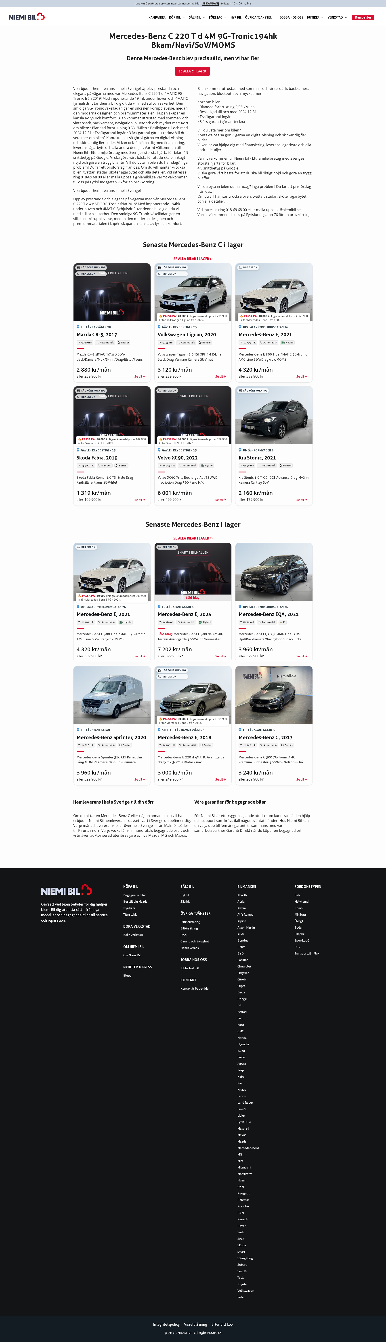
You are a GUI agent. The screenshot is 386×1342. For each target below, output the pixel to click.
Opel (240, 1187)
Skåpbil (300, 934)
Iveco (241, 1057)
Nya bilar (129, 908)
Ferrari (242, 1012)
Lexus (241, 1109)
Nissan (241, 1180)
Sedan (299, 927)
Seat (240, 1238)
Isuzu (241, 1050)
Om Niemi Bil (132, 955)
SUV (297, 947)
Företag (215, 17)
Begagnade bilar (134, 895)
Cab (297, 895)
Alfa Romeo (245, 914)
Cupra (241, 986)
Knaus (241, 1089)
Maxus (241, 1135)
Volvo (241, 1297)
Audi (240, 934)
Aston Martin (246, 927)
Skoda (241, 1245)
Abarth (242, 895)
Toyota (242, 1284)
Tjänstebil (130, 914)
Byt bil (184, 895)
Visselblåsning (195, 1324)
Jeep (240, 1070)
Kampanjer (157, 17)
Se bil (138, 376)
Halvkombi (302, 901)
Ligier (241, 1115)
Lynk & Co (244, 1122)
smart (241, 1251)
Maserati (243, 1128)
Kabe (241, 1076)
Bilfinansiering (190, 922)
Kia (239, 1083)
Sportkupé (302, 940)
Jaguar (241, 1063)
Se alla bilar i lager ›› (193, 258)
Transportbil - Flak (307, 953)
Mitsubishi (244, 1167)
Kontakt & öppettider (195, 988)
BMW (241, 947)
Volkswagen (245, 1290)
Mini (240, 1161)
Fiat (240, 1018)
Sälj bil (195, 17)
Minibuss (300, 914)
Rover (241, 1226)
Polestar (243, 1200)
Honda (242, 1037)
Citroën (242, 979)
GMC (240, 1031)
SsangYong (245, 1258)
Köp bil (175, 17)
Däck (183, 935)
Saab (240, 1232)
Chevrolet (244, 966)
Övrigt (299, 921)
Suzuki (242, 1271)
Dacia (241, 992)
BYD (240, 953)
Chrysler (243, 973)
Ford (240, 1025)
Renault (242, 1219)
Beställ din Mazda (135, 901)
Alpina (241, 921)
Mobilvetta (244, 1174)
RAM (240, 1213)
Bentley (242, 940)
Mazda (241, 1141)
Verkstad (335, 17)
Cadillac (242, 960)
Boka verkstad (133, 935)
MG (239, 1154)
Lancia (241, 1096)
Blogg (127, 975)
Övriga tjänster (258, 17)
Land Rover (245, 1102)
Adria (241, 901)
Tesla (240, 1277)
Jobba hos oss (291, 17)
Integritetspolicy (166, 1324)
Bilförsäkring (189, 928)
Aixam (241, 908)
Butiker (313, 17)
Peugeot (243, 1193)
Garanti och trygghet (194, 941)
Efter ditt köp (222, 1324)
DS (239, 1005)
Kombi (299, 908)
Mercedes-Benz (248, 1148)
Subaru (242, 1264)
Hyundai (243, 1044)
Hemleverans (189, 948)
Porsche (243, 1206)
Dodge (242, 999)
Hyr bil (236, 17)
